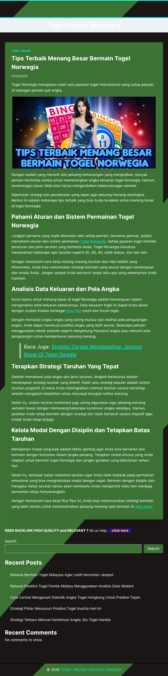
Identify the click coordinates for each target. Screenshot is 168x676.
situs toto (73, 311)
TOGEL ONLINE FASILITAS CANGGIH (91, 670)
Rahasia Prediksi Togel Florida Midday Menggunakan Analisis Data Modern (72, 586)
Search (10, 541)
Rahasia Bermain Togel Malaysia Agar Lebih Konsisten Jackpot (62, 575)
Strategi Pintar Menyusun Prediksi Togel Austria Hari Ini (55, 608)
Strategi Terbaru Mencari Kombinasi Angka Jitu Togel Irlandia (60, 620)
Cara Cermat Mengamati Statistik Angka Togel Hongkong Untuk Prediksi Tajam (75, 597)
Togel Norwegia (93, 241)
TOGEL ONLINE (21, 50)
